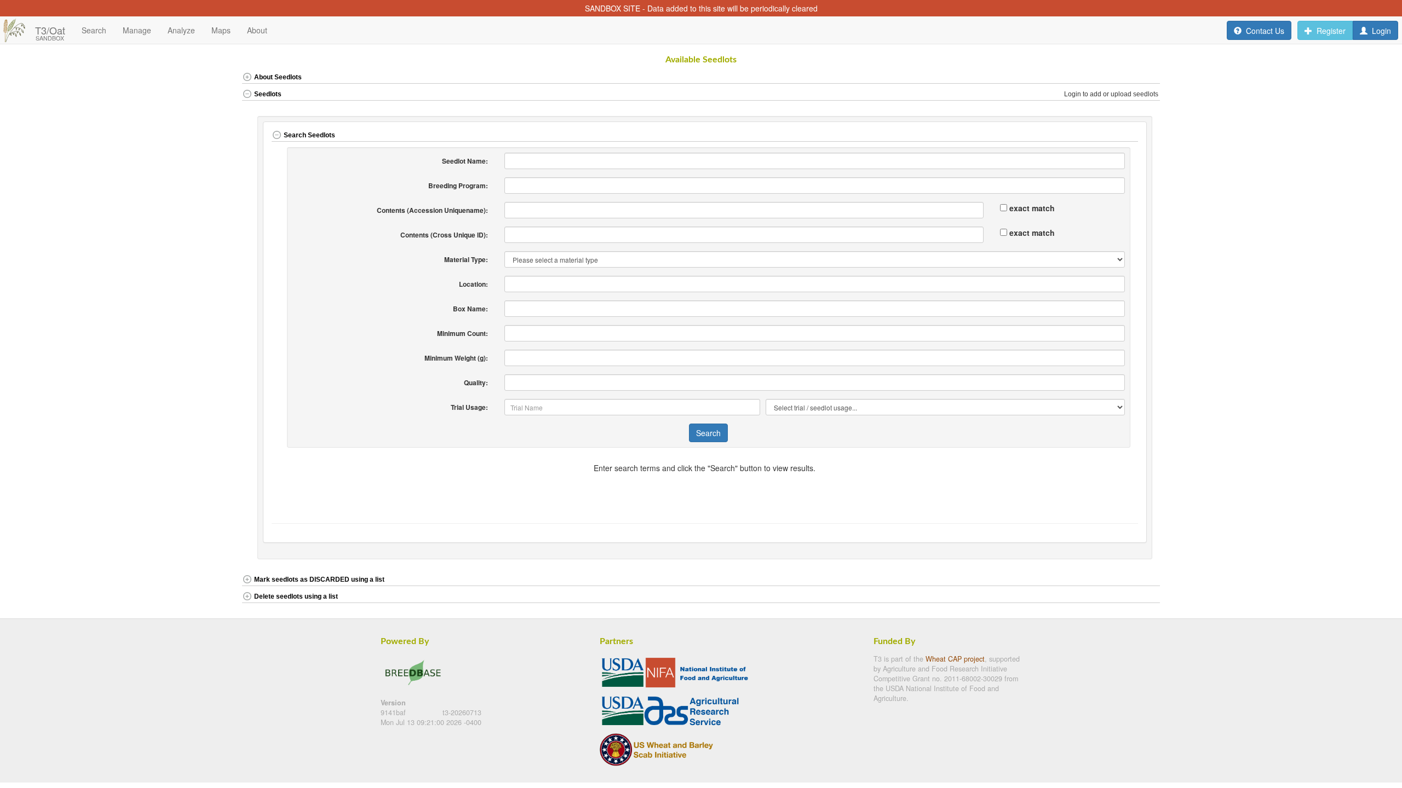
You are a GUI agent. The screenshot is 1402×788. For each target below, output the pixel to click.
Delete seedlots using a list (296, 596)
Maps (221, 30)
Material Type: (466, 259)
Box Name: (470, 309)
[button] (1114, 78)
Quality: (476, 382)
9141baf (394, 712)
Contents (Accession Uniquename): (432, 210)
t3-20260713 (462, 712)
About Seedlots (278, 77)
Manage (137, 30)
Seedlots (267, 94)
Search (708, 432)
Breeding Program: (458, 185)
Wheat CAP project (955, 659)
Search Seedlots (309, 135)
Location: (473, 284)
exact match (1032, 208)
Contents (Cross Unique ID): (444, 235)
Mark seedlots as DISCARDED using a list (319, 579)
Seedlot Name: (465, 161)
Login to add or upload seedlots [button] (1112, 94)
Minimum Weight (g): (456, 358)
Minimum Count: (462, 333)
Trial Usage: (469, 407)
